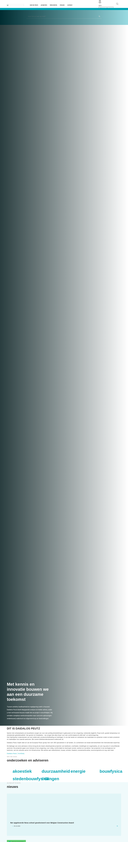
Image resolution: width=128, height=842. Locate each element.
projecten (44, 5)
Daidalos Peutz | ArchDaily (15, 753)
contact (69, 5)
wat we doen (34, 5)
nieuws (62, 5)
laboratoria (53, 5)
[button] (116, 786)
